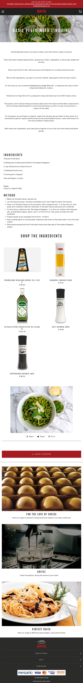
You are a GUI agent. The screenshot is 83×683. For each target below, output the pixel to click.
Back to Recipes (43, 454)
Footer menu (42, 653)
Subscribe (41, 666)
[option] (42, 3)
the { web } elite (44, 681)
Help (41, 659)
